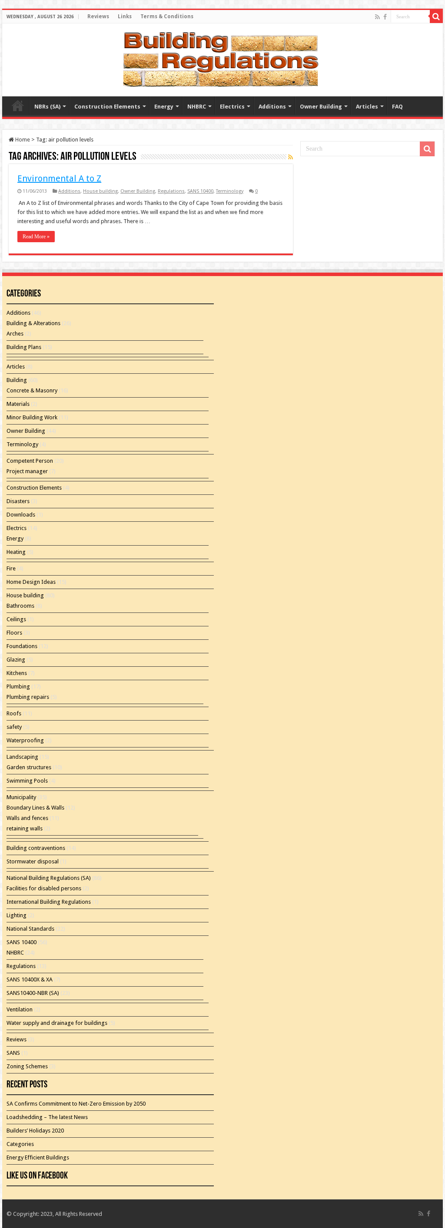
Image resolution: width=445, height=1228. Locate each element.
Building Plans (24, 347)
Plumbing (18, 686)
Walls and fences (27, 818)
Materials (18, 404)
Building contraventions (36, 848)
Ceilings (16, 619)
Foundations (22, 646)
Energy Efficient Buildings (38, 1157)
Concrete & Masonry (32, 390)
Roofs (14, 713)
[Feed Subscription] (290, 157)
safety (14, 727)
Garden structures (29, 767)
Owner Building (321, 106)
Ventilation (20, 1009)
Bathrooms (20, 605)
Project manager (27, 471)
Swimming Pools (27, 780)
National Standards (30, 928)
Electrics (232, 106)
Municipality (21, 797)
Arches (15, 333)
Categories (20, 1144)
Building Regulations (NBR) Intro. (18, 105)
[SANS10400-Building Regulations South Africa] (222, 58)
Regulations (171, 191)
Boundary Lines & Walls (35, 807)
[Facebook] (385, 17)
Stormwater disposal (33, 861)
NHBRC (196, 106)
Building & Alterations (33, 323)
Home (22, 139)
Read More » (36, 237)
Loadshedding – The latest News (47, 1117)
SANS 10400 (200, 191)
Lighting (17, 915)
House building (100, 191)
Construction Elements (107, 106)
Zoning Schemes (27, 1066)
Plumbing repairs (28, 697)
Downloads (21, 514)
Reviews (98, 16)
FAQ (397, 106)
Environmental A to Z (59, 178)
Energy (163, 106)
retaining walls (25, 828)
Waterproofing (25, 740)
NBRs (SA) (47, 106)
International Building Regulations (49, 902)
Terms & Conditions (166, 16)
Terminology (229, 191)
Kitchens (17, 673)
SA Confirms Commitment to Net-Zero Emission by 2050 (76, 1103)
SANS (13, 1053)
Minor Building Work (32, 417)
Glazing (16, 659)
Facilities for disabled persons (44, 888)
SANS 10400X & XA (30, 979)
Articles (367, 106)
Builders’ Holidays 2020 (35, 1130)
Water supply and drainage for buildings (57, 1023)
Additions (272, 106)
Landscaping (22, 757)
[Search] (436, 16)
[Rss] (377, 17)
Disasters (18, 501)
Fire (11, 568)
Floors (14, 632)
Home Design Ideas (31, 582)
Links (125, 16)
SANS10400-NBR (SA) (33, 993)
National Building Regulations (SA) (49, 878)
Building (17, 380)
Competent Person (30, 461)
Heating (16, 552)
